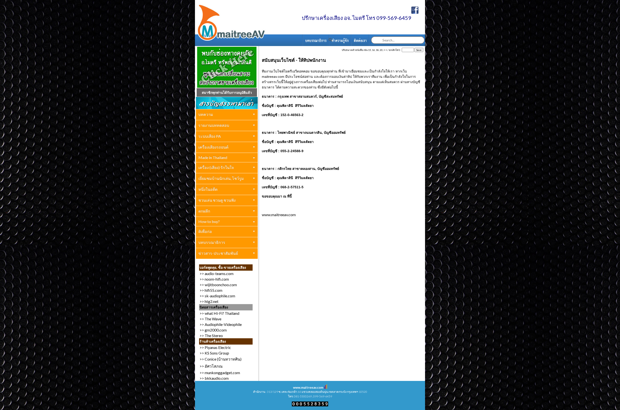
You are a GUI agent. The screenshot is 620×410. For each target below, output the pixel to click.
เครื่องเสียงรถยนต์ (213, 147)
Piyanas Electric (218, 347)
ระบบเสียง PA (209, 136)
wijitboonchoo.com (221, 284)
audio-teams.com (219, 273)
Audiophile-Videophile (223, 324)
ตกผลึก (204, 211)
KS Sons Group (217, 353)
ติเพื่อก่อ (205, 231)
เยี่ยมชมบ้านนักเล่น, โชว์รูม (221, 178)
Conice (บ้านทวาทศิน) (222, 359)
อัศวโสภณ (214, 366)
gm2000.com (216, 330)
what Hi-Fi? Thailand (222, 313)
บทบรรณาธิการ (211, 242)
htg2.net (211, 301)
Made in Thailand (212, 157)
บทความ (205, 114)
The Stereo (214, 335)
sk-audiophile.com (220, 295)
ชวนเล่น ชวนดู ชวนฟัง (217, 200)
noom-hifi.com (217, 279)
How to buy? (209, 221)
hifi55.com (213, 290)
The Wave (213, 318)
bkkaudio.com (217, 378)
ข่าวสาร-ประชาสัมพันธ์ (218, 253)
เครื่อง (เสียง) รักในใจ (216, 167)
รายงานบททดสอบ (213, 125)
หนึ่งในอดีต (207, 189)
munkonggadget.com (222, 372)
